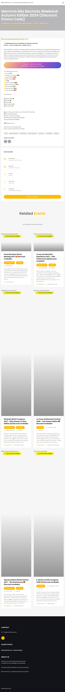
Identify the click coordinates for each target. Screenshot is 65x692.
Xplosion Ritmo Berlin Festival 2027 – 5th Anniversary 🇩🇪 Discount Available (16, 582)
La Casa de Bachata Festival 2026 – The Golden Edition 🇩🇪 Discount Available (48, 421)
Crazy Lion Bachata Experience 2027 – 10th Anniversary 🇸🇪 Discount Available (46, 257)
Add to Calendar (32, 196)
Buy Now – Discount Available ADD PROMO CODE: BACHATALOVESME (32, 65)
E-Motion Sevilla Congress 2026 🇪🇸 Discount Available (47, 581)
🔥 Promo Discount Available (12, 119)
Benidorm (17, 445)
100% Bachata (12, 190)
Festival (20, 262)
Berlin (16, 606)
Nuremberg (56, 445)
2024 (6, 133)
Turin (12, 183)
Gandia (8, 282)
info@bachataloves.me (10, 632)
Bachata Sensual (14, 133)
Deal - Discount (32, 133)
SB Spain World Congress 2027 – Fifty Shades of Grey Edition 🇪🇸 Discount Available (16, 421)
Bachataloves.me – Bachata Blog (11, 650)
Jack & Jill (41, 133)
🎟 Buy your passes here (10, 114)
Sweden (55, 284)
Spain (12, 282)
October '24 (49, 133)
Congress (20, 427)
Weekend (56, 133)
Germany (50, 445)
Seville (49, 603)
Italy (10, 183)
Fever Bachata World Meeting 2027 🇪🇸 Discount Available (14, 256)
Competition (23, 133)
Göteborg (50, 284)
